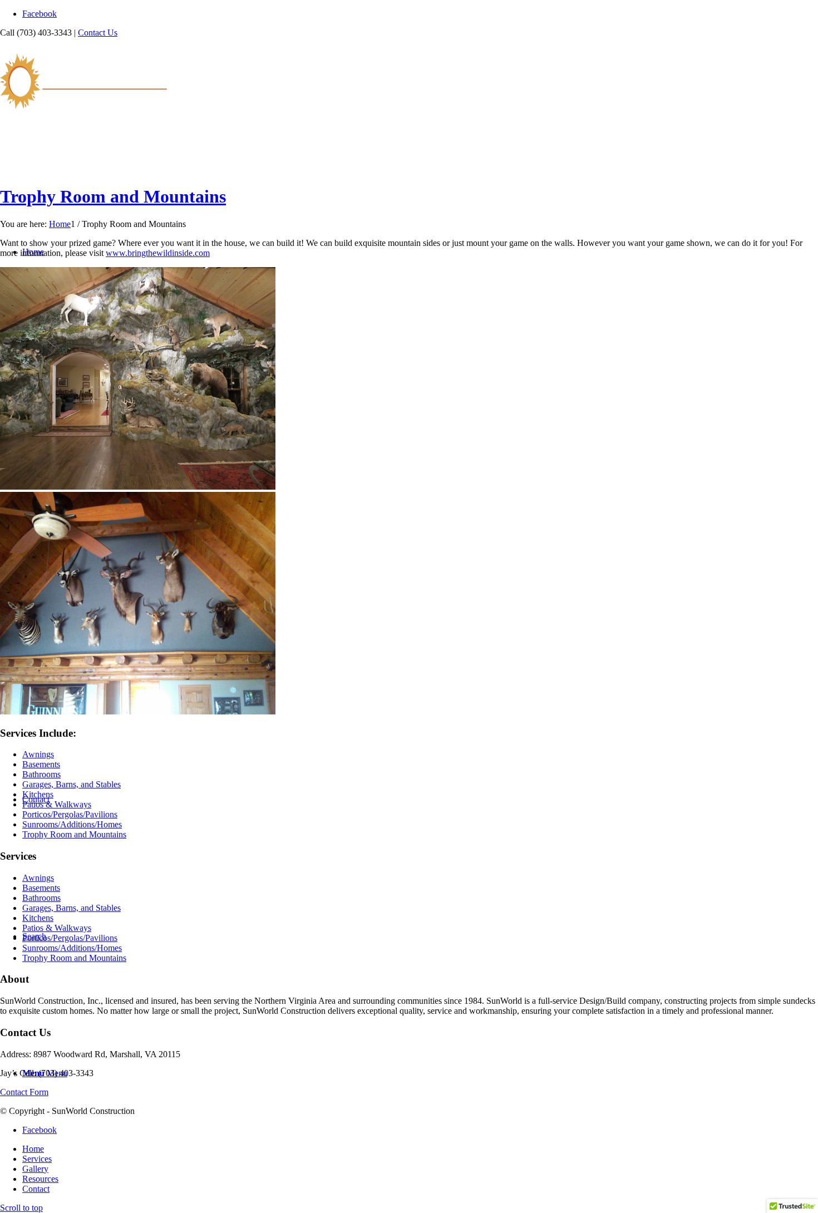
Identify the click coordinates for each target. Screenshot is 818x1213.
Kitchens (37, 794)
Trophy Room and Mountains (113, 196)
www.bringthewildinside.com (158, 253)
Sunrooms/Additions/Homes (72, 824)
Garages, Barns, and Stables (71, 784)
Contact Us (97, 32)
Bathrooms (41, 774)
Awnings (38, 754)
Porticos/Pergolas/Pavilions (69, 814)
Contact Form (24, 1092)
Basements (41, 764)
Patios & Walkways (56, 804)
